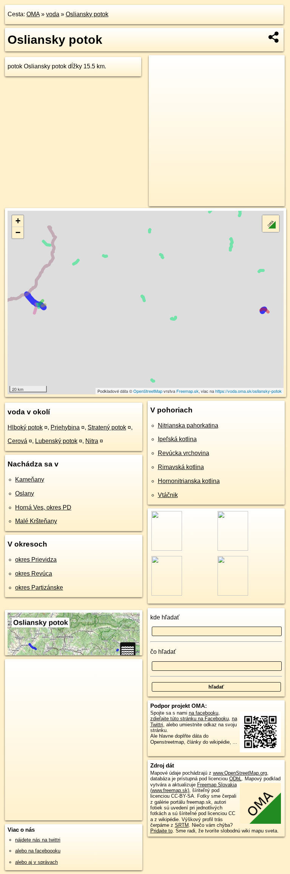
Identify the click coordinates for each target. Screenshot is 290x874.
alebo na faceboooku (37, 851)
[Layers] (270, 223)
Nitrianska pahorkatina (188, 425)
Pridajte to (161, 831)
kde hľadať (164, 617)
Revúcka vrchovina (183, 453)
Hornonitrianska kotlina (189, 481)
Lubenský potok (56, 441)
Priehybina (65, 427)
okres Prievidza (36, 559)
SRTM (182, 825)
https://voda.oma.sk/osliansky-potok (248, 391)
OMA (33, 14)
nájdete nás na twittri (37, 840)
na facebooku (203, 713)
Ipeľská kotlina (177, 439)
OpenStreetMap (147, 391)
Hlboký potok (25, 427)
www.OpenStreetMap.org (240, 773)
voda (52, 14)
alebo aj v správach (36, 862)
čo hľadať (163, 652)
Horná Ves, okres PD (43, 507)
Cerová (17, 441)
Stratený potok (107, 427)
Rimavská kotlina (181, 467)
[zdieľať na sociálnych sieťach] (274, 37)
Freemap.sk (187, 391)
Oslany (24, 493)
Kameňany (29, 479)
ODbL (235, 778)
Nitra (91, 441)
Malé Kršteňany (36, 521)
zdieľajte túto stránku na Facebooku (189, 718)
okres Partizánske (39, 587)
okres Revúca (33, 573)
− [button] (17, 232)
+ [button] (17, 220)
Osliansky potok (87, 14)
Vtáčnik (168, 495)
